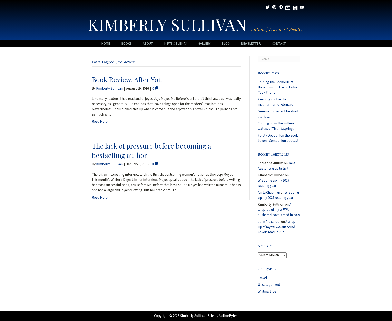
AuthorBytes (228, 315)
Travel (262, 277)
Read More (100, 121)
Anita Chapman (269, 192)
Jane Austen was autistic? (276, 166)
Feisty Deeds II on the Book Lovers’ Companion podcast (278, 138)
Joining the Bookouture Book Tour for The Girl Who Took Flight (277, 87)
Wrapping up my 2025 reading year (273, 183)
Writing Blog (267, 291)
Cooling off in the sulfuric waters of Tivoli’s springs (276, 126)
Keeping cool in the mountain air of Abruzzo (275, 102)
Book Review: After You (127, 79)
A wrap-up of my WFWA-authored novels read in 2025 (279, 210)
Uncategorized (269, 284)
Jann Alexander (269, 221)
